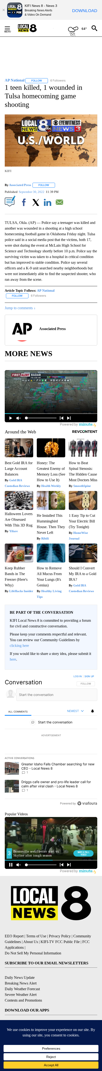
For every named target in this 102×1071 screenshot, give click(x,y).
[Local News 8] (33, 28)
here (13, 659)
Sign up (89, 676)
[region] (51, 740)
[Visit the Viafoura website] (87, 803)
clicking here (19, 646)
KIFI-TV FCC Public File (60, 942)
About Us (30, 942)
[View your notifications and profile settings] (92, 711)
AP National (46, 290)
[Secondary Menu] (11, 28)
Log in (78, 676)
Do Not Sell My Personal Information (33, 953)
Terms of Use (36, 936)
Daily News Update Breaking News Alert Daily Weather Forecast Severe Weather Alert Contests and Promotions (23, 989)
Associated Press (20, 185)
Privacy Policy (60, 936)
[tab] (18, 711)
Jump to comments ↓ (20, 308)
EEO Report (14, 936)
